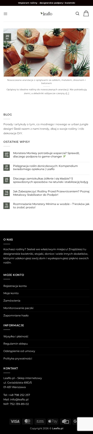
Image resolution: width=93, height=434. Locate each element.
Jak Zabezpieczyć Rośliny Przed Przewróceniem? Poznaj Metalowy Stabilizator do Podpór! (51, 193)
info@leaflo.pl (19, 399)
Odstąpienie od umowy (19, 351)
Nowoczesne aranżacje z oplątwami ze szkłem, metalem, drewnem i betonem (46, 82)
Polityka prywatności (17, 358)
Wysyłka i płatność (15, 336)
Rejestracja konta (15, 286)
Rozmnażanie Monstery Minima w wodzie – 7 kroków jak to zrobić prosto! (51, 205)
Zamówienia (11, 300)
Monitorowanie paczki (18, 308)
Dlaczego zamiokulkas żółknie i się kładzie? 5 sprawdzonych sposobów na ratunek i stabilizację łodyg (50, 180)
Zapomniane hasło (16, 315)
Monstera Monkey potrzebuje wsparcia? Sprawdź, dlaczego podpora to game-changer (46, 155)
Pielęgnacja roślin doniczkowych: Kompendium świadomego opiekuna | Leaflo (45, 167)
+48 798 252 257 (19, 395)
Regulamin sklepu (15, 343)
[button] (5, 13)
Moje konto (11, 293)
